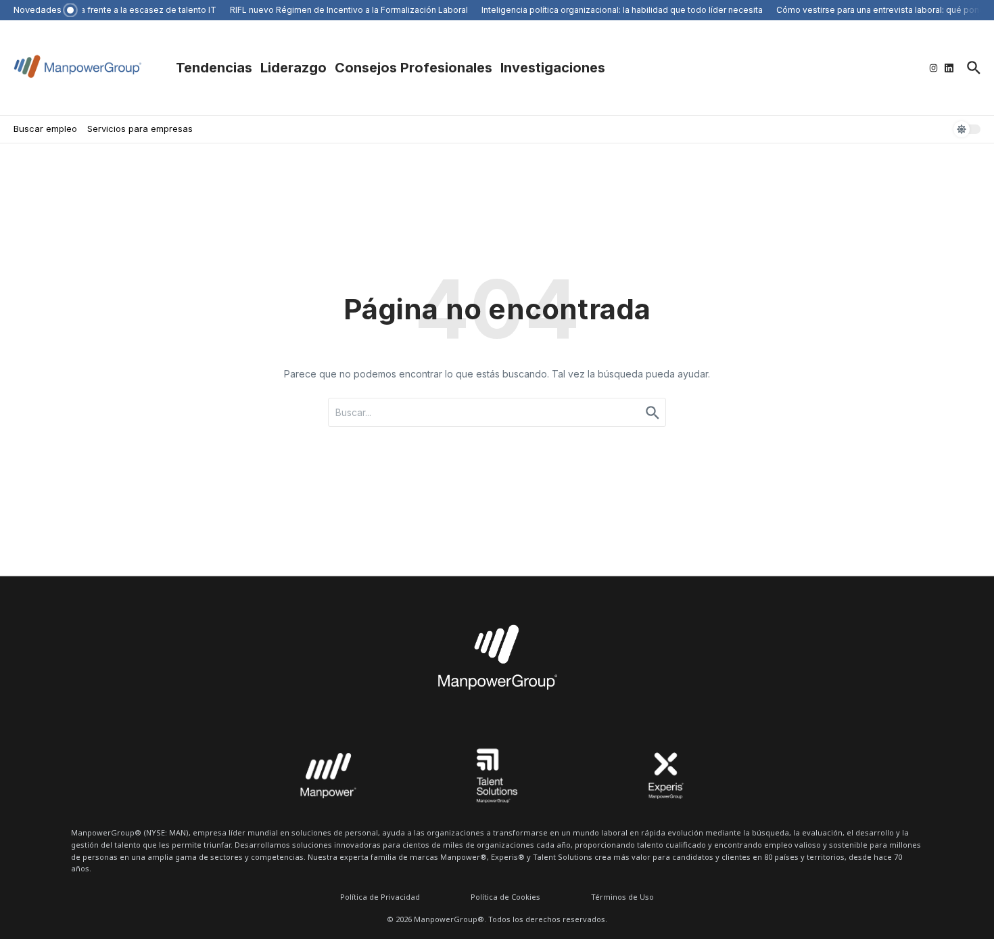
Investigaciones (552, 68)
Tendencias (214, 68)
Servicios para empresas (140, 128)
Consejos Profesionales (413, 68)
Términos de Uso (622, 897)
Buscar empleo (45, 128)
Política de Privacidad (380, 897)
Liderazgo (293, 68)
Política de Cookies (505, 897)
